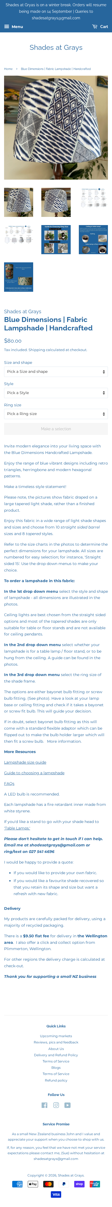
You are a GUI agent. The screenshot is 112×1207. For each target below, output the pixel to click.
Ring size (12, 405)
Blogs (56, 1067)
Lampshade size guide (25, 762)
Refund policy (56, 1080)
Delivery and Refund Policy (56, 1055)
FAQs (9, 783)
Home (8, 68)
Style (8, 383)
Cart (103, 27)
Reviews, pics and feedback (56, 1042)
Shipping (37, 350)
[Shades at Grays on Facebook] (44, 1106)
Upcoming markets (56, 1036)
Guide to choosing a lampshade (34, 772)
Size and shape (18, 362)
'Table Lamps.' (17, 828)
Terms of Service (56, 1061)
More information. (64, 741)
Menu (17, 26)
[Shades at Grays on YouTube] (67, 1106)
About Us (56, 1049)
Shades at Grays (56, 47)
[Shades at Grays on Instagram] (56, 1106)
